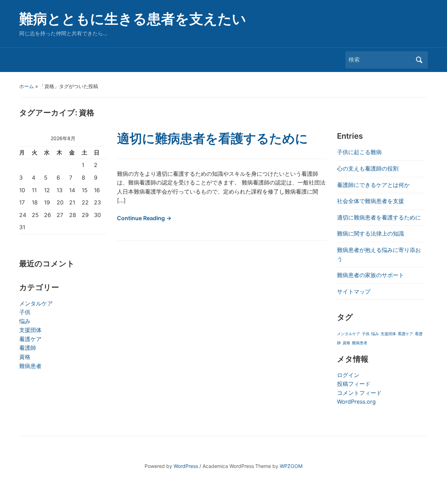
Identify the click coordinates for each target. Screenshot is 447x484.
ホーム (26, 86)
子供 (24, 312)
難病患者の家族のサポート (370, 275)
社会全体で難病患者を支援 (370, 200)
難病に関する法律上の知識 (370, 233)
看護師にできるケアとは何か (373, 184)
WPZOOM (291, 466)
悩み (24, 321)
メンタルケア (36, 303)
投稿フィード (354, 383)
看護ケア (30, 338)
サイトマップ (354, 291)
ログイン (348, 374)
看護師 (27, 347)
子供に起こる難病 (359, 152)
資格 (24, 356)
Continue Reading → (144, 218)
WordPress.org (356, 401)
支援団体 (30, 329)
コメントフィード (359, 392)
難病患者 (30, 365)
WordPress (186, 466)
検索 (419, 59)
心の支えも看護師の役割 (367, 168)
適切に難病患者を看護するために (212, 138)
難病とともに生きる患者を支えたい (132, 18)
